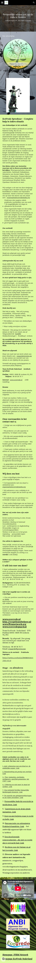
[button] (2, 2)
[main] (18, 18)
